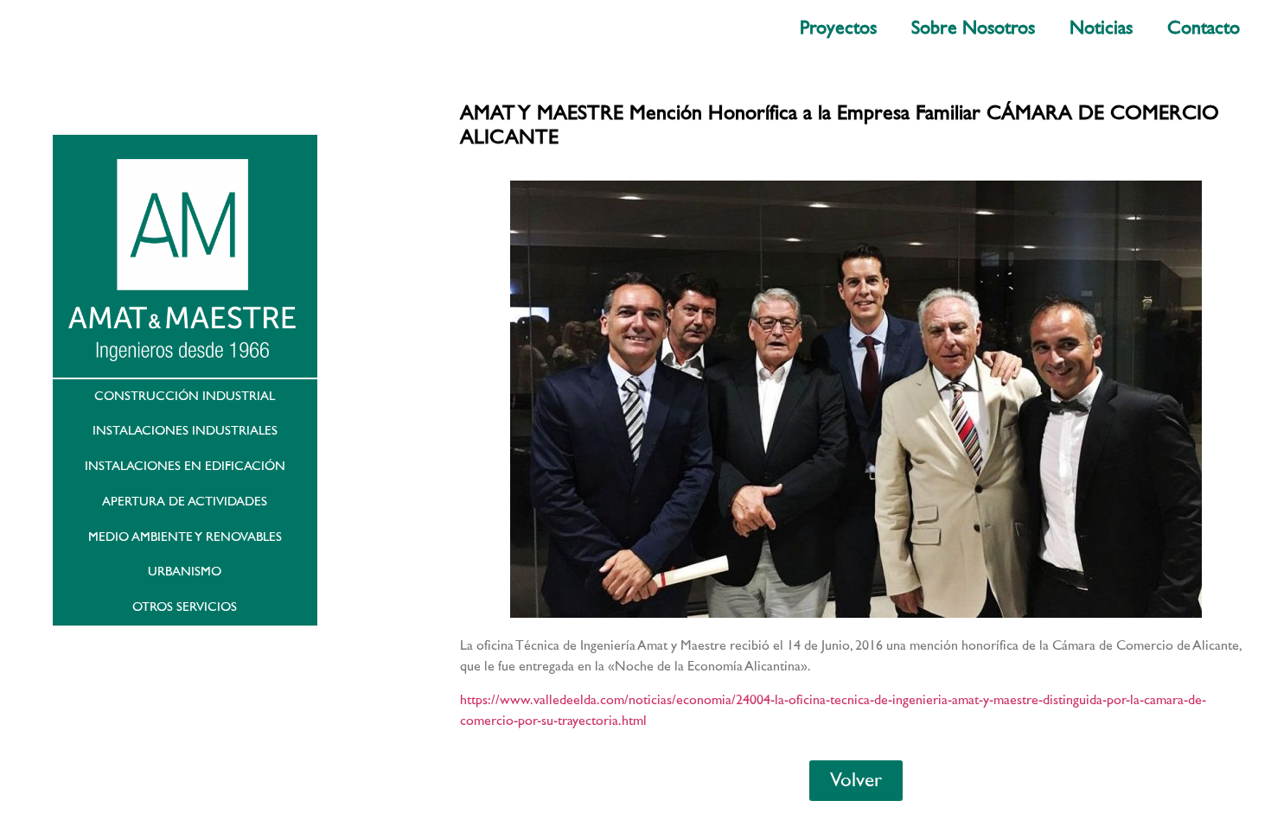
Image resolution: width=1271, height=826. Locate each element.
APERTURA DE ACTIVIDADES (184, 501)
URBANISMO (184, 571)
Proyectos (838, 28)
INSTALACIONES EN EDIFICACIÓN (185, 466)
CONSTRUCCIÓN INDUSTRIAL (184, 396)
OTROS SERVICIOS (184, 606)
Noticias (1101, 28)
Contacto (1203, 28)
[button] (856, 780)
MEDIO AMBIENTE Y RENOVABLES (185, 537)
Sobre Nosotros (973, 28)
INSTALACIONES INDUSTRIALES (185, 430)
